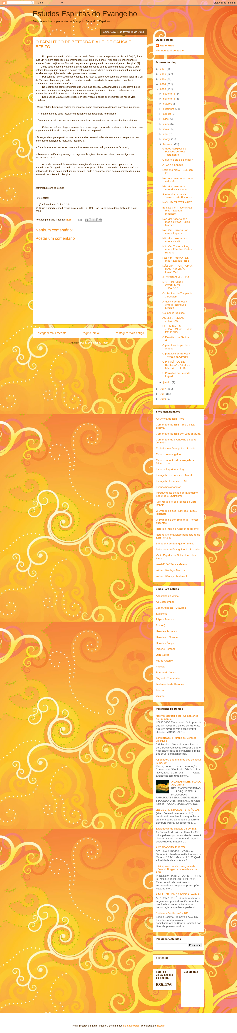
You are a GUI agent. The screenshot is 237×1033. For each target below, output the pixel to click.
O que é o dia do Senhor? (177, 159)
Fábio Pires (167, 45)
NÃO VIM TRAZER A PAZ (177, 202)
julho (166, 118)
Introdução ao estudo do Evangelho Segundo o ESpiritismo (177, 494)
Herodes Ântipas (165, 643)
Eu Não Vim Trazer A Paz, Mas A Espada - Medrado (177, 210)
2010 (163, 398)
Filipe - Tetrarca (165, 619)
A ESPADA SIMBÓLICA (175, 277)
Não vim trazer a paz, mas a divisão (175, 240)
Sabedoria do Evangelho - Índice (175, 543)
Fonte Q (161, 625)
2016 (163, 74)
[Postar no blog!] (90, 220)
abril (166, 133)
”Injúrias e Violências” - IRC (172, 913)
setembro (169, 108)
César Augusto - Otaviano (171, 607)
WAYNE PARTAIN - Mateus (171, 564)
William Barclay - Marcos (170, 570)
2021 (163, 69)
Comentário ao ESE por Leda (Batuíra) (178, 433)
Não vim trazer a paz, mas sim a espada (175, 188)
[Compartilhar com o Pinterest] (100, 220)
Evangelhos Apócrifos (168, 486)
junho (166, 123)
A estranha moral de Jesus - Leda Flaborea (177, 196)
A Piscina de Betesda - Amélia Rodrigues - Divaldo (175, 304)
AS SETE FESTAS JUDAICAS (173, 319)
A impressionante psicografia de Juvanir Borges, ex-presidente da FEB (176, 869)
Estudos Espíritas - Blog (170, 469)
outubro (168, 103)
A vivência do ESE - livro (170, 418)
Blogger (160, 1025)
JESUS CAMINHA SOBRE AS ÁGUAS (178, 809)
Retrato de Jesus (166, 672)
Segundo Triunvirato (168, 678)
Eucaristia (161, 613)
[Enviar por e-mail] (86, 220)
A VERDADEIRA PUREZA (171, 847)
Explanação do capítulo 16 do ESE (176, 828)
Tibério (160, 690)
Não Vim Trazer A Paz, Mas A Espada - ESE (175, 259)
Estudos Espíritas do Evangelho (85, 14)
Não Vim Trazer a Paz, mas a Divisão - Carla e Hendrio (177, 249)
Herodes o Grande (167, 637)
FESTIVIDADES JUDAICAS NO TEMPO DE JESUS (177, 329)
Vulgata (160, 695)
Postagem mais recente (51, 333)
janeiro (167, 382)
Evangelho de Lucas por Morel (174, 475)
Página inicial (91, 333)
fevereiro (168, 144)
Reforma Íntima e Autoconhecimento (177, 528)
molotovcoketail (131, 1025)
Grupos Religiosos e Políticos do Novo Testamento (174, 151)
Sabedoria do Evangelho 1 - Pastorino (178, 549)
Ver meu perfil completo (170, 50)
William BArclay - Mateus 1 (171, 576)
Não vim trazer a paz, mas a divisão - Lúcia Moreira (176, 222)
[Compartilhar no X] (93, 220)
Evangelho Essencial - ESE (172, 481)
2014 (163, 84)
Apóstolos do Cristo (167, 595)
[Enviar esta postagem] (79, 219)
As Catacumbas (165, 601)
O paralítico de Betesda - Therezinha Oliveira (177, 355)
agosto (167, 113)
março (167, 138)
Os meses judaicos (173, 312)
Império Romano (166, 648)
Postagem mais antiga (129, 333)
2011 (163, 393)
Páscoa (160, 666)
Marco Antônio (164, 660)
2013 (163, 89)
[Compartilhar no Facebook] (97, 220)
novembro (169, 98)
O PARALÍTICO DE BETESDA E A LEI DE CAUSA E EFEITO (176, 364)
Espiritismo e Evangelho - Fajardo (176, 448)
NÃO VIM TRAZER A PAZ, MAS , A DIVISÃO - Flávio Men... (177, 269)
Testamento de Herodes (170, 684)
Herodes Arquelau (166, 631)
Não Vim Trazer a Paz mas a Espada (175, 231)
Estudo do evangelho (168, 454)
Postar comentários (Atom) (94, 342)
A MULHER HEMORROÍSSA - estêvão (178, 894)
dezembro (169, 93)
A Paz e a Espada (172, 164)
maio (166, 128)
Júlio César (162, 654)
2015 (163, 79)
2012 (163, 388)
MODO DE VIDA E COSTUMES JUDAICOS (173, 285)
